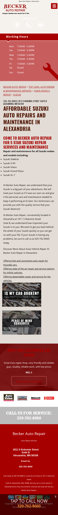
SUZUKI (17, 94)
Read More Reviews (29, 382)
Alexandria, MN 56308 (13, 103)
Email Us (25, 461)
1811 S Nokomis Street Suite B (32, 101)
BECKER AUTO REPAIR (14, 86)
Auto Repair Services (29, 440)
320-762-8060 (10, 101)
